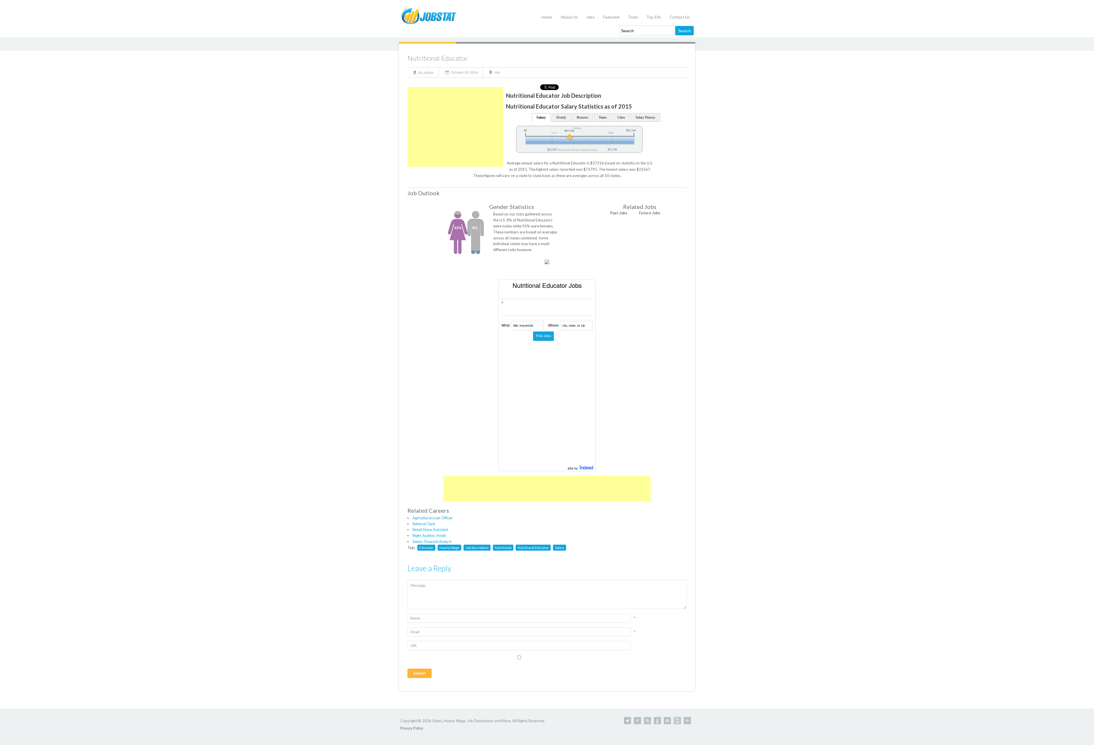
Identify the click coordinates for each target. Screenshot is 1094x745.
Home (547, 17)
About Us (569, 17)
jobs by (573, 468)
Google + (657, 720)
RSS (647, 720)
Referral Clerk (424, 524)
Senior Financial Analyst (432, 541)
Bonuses (582, 117)
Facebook (637, 720)
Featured (611, 17)
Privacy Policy (411, 728)
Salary (541, 117)
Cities (621, 117)
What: (505, 325)
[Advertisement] (455, 127)
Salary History (645, 117)
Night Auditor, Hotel (429, 535)
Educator (426, 547)
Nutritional (503, 547)
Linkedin (687, 720)
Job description (477, 547)
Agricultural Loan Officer (433, 518)
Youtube (677, 720)
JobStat (428, 72)
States (603, 117)
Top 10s (653, 17)
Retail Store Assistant (430, 529)
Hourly (561, 117)
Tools (633, 17)
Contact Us (680, 17)
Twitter (627, 720)
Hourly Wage (449, 547)
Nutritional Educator (437, 58)
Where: (553, 325)
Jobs (590, 17)
